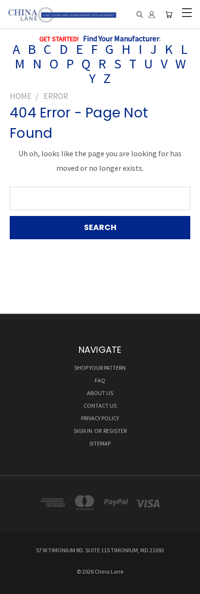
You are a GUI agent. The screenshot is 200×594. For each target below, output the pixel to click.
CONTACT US (100, 405)
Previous (15, 584)
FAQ (100, 380)
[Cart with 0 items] (169, 14)
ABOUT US (100, 392)
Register (115, 430)
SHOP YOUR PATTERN (100, 367)
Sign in (83, 430)
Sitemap (100, 443)
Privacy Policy (100, 418)
